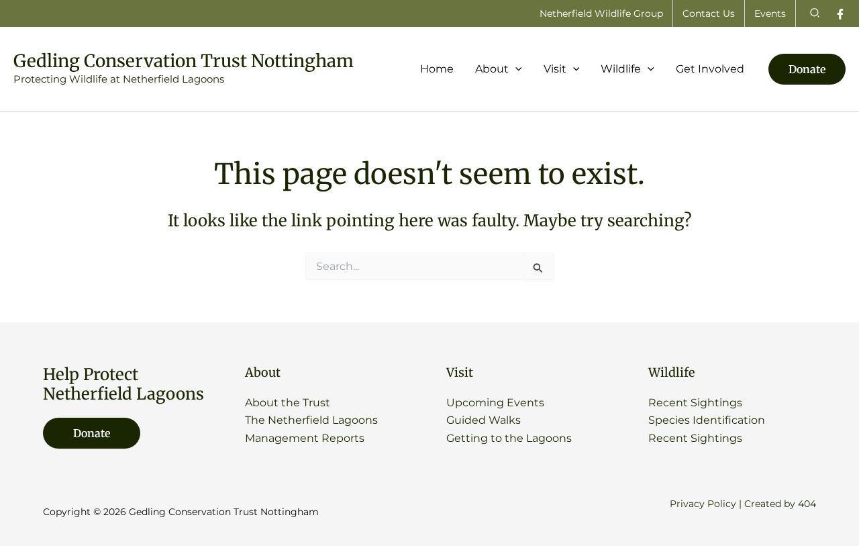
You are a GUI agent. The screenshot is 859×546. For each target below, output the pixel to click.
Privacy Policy (703, 504)
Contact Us (709, 13)
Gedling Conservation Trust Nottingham (183, 61)
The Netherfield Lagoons (311, 420)
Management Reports (304, 438)
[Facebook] (840, 14)
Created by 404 (780, 504)
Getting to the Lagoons (509, 438)
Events (770, 13)
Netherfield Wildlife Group (601, 13)
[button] (815, 13)
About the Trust (287, 402)
